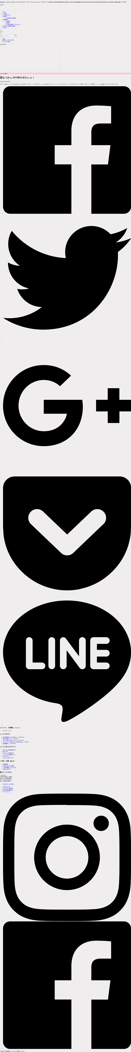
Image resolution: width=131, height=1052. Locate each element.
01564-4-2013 (6, 780)
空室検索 (5, 764)
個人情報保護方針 (8, 790)
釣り (4, 751)
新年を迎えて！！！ (8, 738)
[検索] (15, 35)
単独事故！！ (6, 743)
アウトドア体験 (7, 753)
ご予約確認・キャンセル (9, 767)
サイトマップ (6, 791)
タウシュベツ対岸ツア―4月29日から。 (13, 742)
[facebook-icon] (67, 1048)
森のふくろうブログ (8, 40)
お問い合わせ (6, 769)
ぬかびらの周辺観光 (8, 749)
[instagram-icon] (67, 920)
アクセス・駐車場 (8, 788)
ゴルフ (5, 756)
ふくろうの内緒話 (8, 754)
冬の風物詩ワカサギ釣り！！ (11, 737)
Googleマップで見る (8, 784)
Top (4, 38)
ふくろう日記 (6, 41)
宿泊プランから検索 (8, 765)
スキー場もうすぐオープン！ (11, 740)
